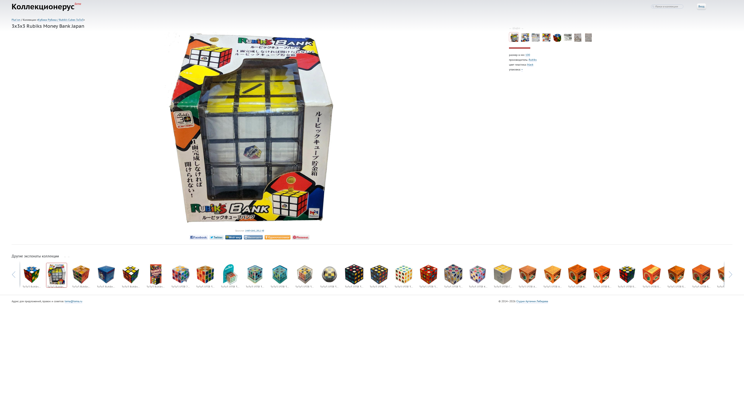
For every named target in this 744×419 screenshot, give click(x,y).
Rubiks (533, 59)
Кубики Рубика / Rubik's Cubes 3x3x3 (61, 20)
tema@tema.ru (73, 301)
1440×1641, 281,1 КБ (254, 230)
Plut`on (16, 20)
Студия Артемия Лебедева (532, 301)
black (530, 64)
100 (527, 55)
